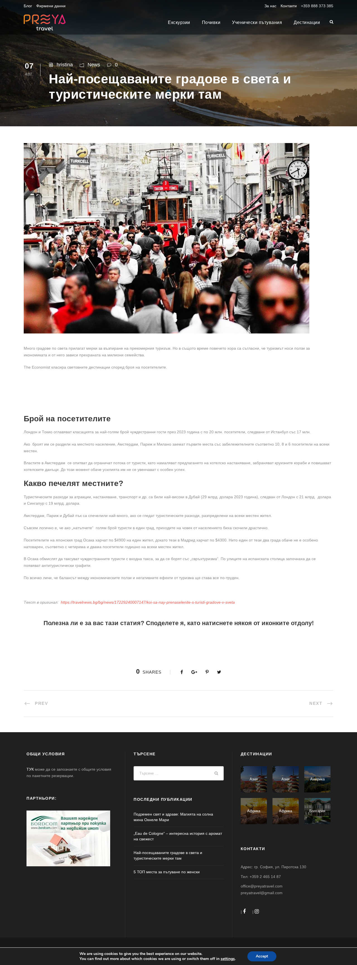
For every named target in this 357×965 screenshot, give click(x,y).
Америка (317, 779)
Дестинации (307, 22)
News (94, 64)
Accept (262, 956)
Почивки (211, 22)
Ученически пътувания (257, 22)
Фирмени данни (51, 6)
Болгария (317, 811)
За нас (270, 6)
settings (228, 958)
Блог (28, 6)
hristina (65, 64)
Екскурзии (179, 22)
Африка (253, 811)
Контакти (289, 6)
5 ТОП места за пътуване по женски (167, 872)
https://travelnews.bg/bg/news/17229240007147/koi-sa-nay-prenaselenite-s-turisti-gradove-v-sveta (148, 602)
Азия (254, 779)
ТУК (30, 769)
